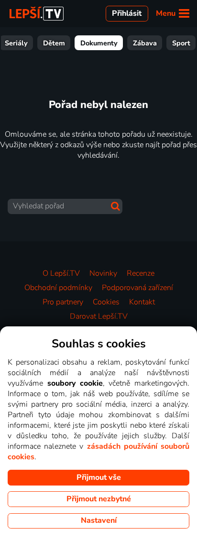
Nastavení (99, 520)
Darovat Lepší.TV (99, 316)
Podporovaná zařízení (137, 287)
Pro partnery (63, 302)
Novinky (103, 273)
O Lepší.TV (61, 273)
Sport (181, 43)
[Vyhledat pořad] (115, 206)
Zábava (145, 43)
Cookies (106, 302)
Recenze (140, 273)
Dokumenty (99, 43)
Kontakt (142, 302)
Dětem (54, 43)
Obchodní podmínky (58, 287)
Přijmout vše (99, 477)
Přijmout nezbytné (98, 499)
